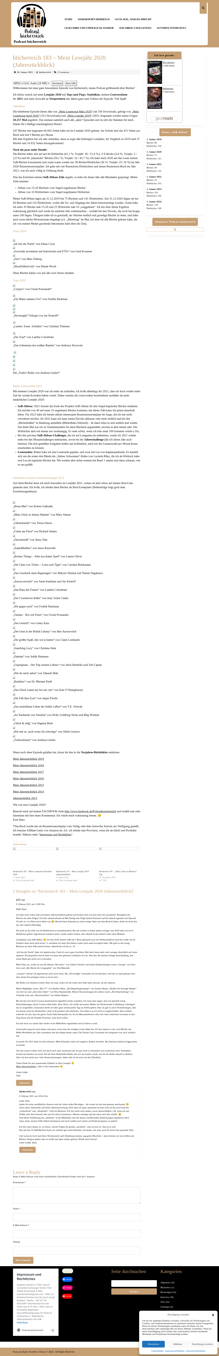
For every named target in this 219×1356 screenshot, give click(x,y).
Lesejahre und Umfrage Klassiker (89, 28)
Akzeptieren (153, 1344)
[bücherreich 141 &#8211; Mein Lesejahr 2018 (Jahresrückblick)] (76, 858)
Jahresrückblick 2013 (25, 798)
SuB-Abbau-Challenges (135, 28)
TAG (162, 1302)
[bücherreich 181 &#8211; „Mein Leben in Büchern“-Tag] (119, 858)
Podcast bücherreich (30, 41)
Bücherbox (165, 1287)
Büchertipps (166, 1292)
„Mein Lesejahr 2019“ (79, 115)
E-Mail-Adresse (21, 1225)
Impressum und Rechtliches (175, 1351)
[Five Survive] (154, 72)
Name (16, 1208)
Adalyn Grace (169, 91)
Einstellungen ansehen (202, 1344)
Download (57, 83)
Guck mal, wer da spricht (133, 19)
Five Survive (168, 62)
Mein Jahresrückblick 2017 (28, 772)
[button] (213, 1314)
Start (68, 19)
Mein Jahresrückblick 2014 (28, 791)
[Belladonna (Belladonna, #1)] (154, 97)
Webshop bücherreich (94, 19)
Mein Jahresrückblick (26, 1066)
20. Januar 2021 (25, 72)
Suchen (134, 1291)
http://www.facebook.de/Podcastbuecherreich (90, 811)
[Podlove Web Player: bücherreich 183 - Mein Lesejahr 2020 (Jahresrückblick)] (76, 79)
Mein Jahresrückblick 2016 (28, 778)
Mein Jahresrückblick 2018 (28, 765)
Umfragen (165, 1307)
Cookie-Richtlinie (157, 1351)
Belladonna (168, 88)
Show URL (71, 83)
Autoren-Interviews (171, 28)
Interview (164, 1297)
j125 (18, 900)
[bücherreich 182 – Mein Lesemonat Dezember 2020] (33, 858)
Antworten (24, 1083)
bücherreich (45, 72)
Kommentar (19, 1182)
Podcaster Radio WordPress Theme (29, 1352)
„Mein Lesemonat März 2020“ (75, 111)
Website (16, 1242)
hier (129, 1041)
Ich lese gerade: (164, 55)
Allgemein (165, 1282)
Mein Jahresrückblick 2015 (28, 785)
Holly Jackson (170, 65)
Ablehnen (177, 1344)
